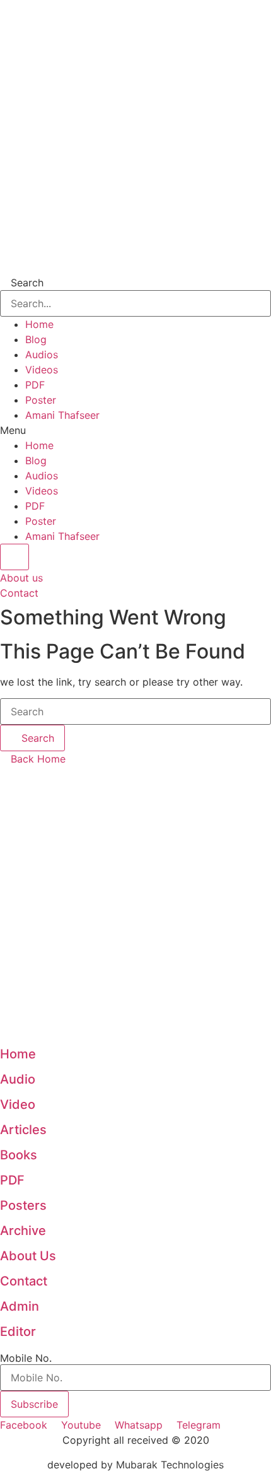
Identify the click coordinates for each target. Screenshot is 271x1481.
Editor (18, 1331)
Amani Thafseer (62, 415)
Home (39, 324)
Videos (41, 369)
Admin (19, 1306)
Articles (23, 1129)
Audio (17, 1079)
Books (18, 1154)
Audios (41, 354)
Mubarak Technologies (170, 1464)
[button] (135, 430)
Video (17, 1104)
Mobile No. (26, 1358)
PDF (35, 384)
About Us (28, 1255)
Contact (23, 1281)
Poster (40, 400)
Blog (36, 339)
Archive (23, 1230)
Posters (23, 1205)
